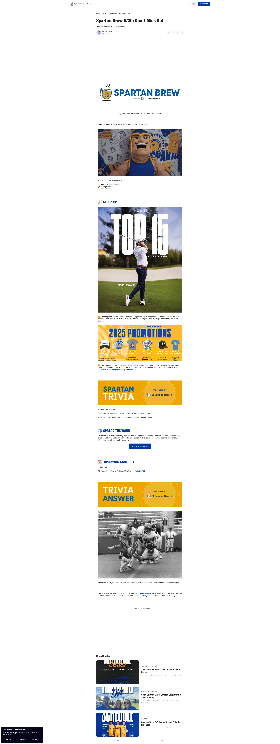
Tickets (138, 471)
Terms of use (28, 733)
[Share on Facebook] (168, 32)
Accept (8, 739)
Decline (35, 739)
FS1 (143, 471)
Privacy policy (15, 733)
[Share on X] (173, 32)
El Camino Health (143, 593)
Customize (22, 739)
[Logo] (72, 4)
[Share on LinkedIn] (182, 32)
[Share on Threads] (177, 32)
